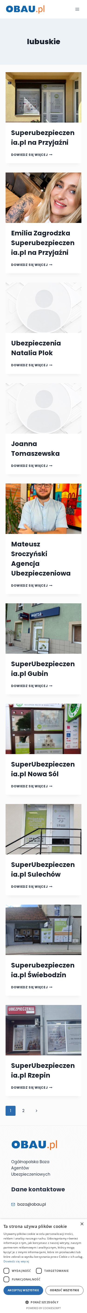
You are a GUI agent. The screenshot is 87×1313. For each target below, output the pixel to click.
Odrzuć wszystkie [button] (64, 1290)
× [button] (82, 1224)
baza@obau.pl (31, 1204)
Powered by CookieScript (43, 1308)
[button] (43, 1302)
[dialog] (43, 1266)
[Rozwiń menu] (77, 9)
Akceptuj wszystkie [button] (23, 1290)
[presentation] (43, 97)
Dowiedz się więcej (31, 155)
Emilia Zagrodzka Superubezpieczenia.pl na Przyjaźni (42, 243)
